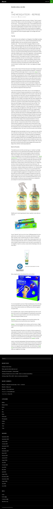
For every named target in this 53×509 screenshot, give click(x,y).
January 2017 (4, 457)
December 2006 (5, 476)
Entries (4, 496)
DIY (2, 409)
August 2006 (4, 481)
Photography (4, 418)
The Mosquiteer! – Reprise (25, 14)
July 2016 (4, 462)
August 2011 (4, 474)
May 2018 (4, 448)
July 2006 (4, 483)
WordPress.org (5, 501)
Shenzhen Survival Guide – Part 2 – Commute (16, 384)
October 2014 (5, 464)
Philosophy (4, 416)
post (12, 314)
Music (3, 414)
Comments (5, 499)
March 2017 (4, 453)
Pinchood (13, 319)
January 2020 (4, 441)
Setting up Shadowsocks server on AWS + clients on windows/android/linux (17, 373)
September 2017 (5, 450)
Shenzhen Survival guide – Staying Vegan (10, 371)
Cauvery (33, 338)
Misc (12, 12)
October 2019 (5, 443)
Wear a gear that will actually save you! (10, 369)
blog (36, 71)
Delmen (13, 324)
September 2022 (5, 436)
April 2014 (4, 471)
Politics (3, 421)
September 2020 (5, 439)
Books (3, 407)
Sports (3, 423)
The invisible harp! (10, 389)
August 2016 (4, 460)
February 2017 (5, 455)
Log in (3, 494)
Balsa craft (9, 386)
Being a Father (5, 404)
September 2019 (5, 446)
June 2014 (4, 467)
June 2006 (4, 485)
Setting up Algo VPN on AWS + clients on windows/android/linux (15, 376)
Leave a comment (22, 16)
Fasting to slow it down (6, 366)
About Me (47, 1)
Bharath (4, 1)
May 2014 (4, 469)
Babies (3, 402)
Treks (3, 428)
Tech (3, 425)
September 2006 (5, 478)
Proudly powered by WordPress (7, 507)
